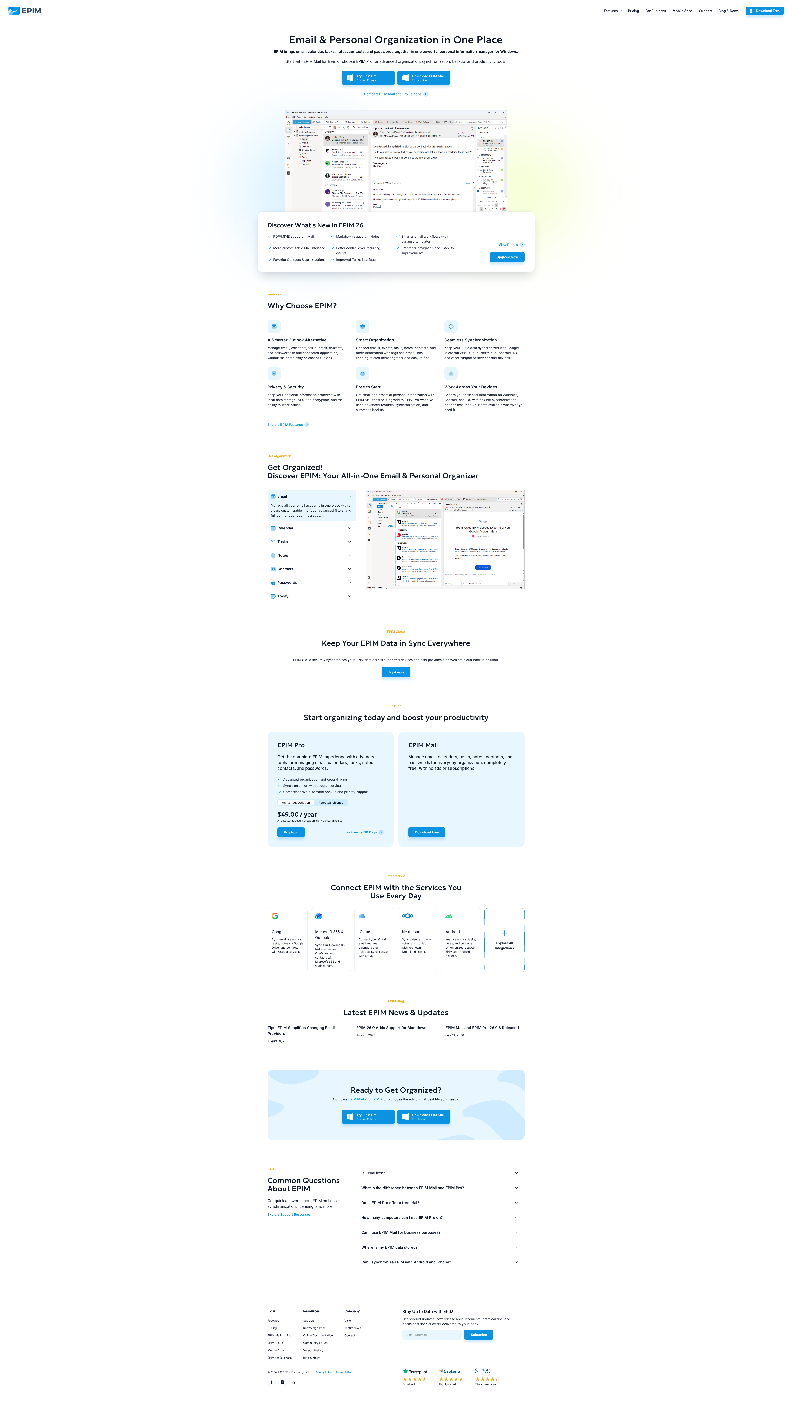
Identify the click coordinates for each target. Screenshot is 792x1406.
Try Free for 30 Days (361, 832)
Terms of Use (344, 1372)
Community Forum (315, 1343)
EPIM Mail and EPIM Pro (367, 1099)
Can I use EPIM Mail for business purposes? (401, 1232)
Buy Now (291, 832)
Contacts (285, 569)
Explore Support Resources (289, 1214)
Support (705, 11)
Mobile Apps (683, 11)
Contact (349, 1335)
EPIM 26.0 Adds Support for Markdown (391, 1028)
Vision (348, 1320)
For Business (656, 11)
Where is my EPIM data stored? (389, 1247)
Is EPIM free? (373, 1173)
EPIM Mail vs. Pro (279, 1335)
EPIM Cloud (275, 1343)
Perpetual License (330, 802)
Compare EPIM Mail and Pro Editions (393, 94)
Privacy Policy (323, 1372)
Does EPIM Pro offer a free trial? (390, 1203)
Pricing (633, 11)
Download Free (768, 11)
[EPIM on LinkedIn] (293, 1382)
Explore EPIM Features (285, 425)
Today (283, 596)
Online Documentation (318, 1335)
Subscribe (479, 1335)
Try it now (396, 672)
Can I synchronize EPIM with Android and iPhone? (406, 1262)
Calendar (285, 528)
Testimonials (352, 1328)
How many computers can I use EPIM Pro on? (402, 1217)
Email (282, 496)
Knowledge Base (314, 1328)
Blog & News (729, 11)
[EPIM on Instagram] (282, 1382)
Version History (313, 1350)
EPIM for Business (280, 1357)
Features (611, 11)
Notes (282, 555)
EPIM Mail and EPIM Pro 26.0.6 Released (482, 1028)
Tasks (282, 541)
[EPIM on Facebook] (272, 1382)
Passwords (287, 582)
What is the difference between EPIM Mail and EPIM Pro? (412, 1188)
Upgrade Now (507, 257)
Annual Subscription (296, 802)
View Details (508, 245)
